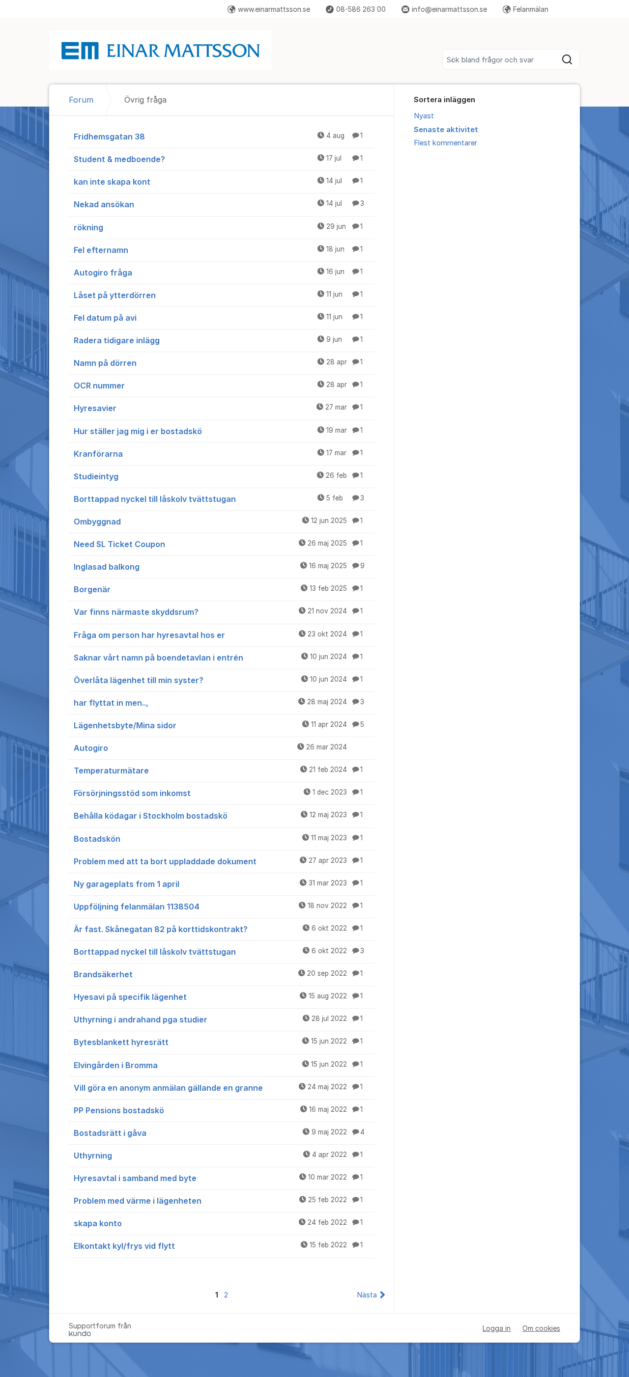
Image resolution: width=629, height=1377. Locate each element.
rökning (218, 227)
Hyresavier (218, 408)
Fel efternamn (218, 250)
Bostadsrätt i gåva (219, 1133)
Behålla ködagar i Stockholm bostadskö (218, 816)
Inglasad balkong (219, 567)
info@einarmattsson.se (449, 9)
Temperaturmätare (218, 770)
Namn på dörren (218, 363)
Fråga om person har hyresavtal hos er (218, 635)
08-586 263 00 (361, 9)
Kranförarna (218, 454)
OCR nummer (218, 385)
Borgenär (218, 589)
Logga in (497, 1328)
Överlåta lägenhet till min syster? (218, 680)
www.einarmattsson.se (274, 9)
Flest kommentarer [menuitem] (445, 142)
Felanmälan (530, 9)
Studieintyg (218, 476)
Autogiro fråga (218, 272)
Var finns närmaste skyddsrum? (218, 612)
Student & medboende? (218, 159)
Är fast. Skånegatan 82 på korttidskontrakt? (218, 929)
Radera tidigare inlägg (218, 340)
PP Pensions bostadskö (218, 1110)
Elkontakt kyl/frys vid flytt (218, 1246)
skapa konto (218, 1223)
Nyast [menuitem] (424, 115)
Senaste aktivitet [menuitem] (446, 129)
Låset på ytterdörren (218, 295)
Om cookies (541, 1328)
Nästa (367, 1295)
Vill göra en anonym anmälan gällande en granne (218, 1088)
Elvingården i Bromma (218, 1065)
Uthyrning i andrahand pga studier (218, 1019)
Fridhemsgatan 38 (218, 136)
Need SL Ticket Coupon (218, 544)
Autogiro (210, 748)
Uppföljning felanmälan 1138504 (218, 906)
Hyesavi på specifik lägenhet (218, 997)
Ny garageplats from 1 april (218, 884)
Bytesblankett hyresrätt (218, 1042)
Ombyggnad (218, 521)
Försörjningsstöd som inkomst (218, 793)
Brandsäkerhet (218, 974)
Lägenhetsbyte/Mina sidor (219, 725)
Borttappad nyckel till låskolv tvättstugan (219, 499)
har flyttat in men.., (219, 703)
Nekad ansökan (219, 204)
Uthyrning (218, 1155)
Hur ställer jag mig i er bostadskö (218, 431)
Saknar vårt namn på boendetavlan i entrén (218, 657)
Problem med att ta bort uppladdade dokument (218, 861)
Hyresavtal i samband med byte (218, 1178)
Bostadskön (218, 839)
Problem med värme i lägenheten (218, 1201)
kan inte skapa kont (218, 182)
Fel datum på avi (218, 318)
